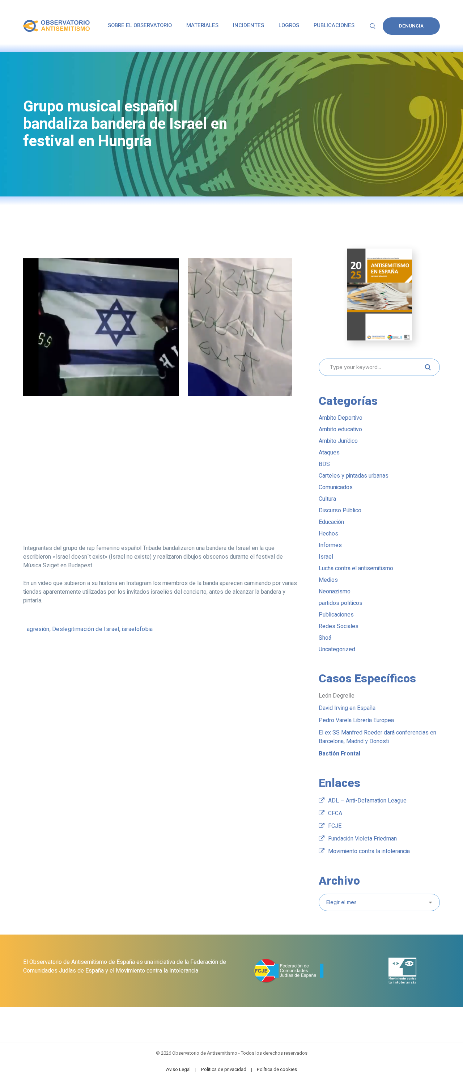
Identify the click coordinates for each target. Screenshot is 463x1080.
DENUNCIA (411, 25)
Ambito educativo (340, 429)
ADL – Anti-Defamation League (367, 800)
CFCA (335, 813)
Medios (328, 580)
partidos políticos (340, 603)
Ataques (329, 453)
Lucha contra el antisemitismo (356, 568)
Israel (326, 557)
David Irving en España (347, 708)
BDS (324, 464)
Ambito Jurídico (338, 441)
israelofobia (137, 629)
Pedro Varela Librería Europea (356, 720)
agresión (38, 629)
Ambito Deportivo (340, 418)
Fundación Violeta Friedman (362, 838)
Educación (331, 522)
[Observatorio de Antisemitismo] (56, 25)
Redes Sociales (338, 626)
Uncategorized (337, 649)
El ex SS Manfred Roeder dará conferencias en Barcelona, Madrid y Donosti (377, 737)
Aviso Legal (178, 1069)
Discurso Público (340, 510)
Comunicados (336, 487)
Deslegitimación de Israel (85, 629)
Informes (330, 545)
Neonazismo (335, 592)
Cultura (327, 499)
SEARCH (427, 367)
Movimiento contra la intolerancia (369, 851)
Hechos (328, 534)
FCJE (334, 826)
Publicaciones (336, 615)
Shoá (325, 638)
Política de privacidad (223, 1069)
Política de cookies (277, 1069)
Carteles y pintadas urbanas (353, 476)
